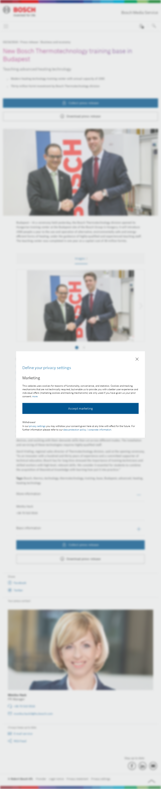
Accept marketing (80, 408)
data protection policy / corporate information (87, 429)
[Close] (137, 360)
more (35, 396)
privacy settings (37, 426)
